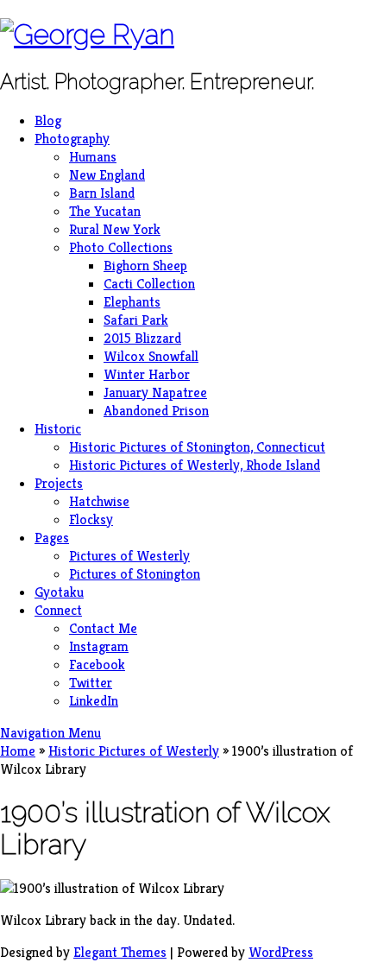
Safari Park (136, 320)
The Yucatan (105, 211)
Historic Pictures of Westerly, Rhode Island (194, 465)
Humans (92, 157)
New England (107, 175)
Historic (58, 429)
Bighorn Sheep (145, 265)
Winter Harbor (147, 374)
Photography (72, 139)
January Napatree (155, 392)
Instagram (99, 646)
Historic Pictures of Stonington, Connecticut (197, 447)
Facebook (97, 664)
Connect (58, 610)
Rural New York (114, 229)
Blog (48, 120)
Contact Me (103, 628)
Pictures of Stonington (134, 574)
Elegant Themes (120, 952)
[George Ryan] (87, 34)
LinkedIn (93, 701)
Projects (59, 483)
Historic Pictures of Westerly (133, 751)
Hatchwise (99, 501)
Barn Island (102, 193)
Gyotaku (59, 592)
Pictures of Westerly (129, 556)
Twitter (90, 683)
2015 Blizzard (142, 338)
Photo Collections (121, 247)
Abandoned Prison (156, 411)
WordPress (280, 952)
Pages (52, 538)
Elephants (132, 302)
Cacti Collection (149, 284)
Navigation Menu (50, 733)
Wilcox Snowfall (151, 356)
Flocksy (91, 519)
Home (17, 751)
